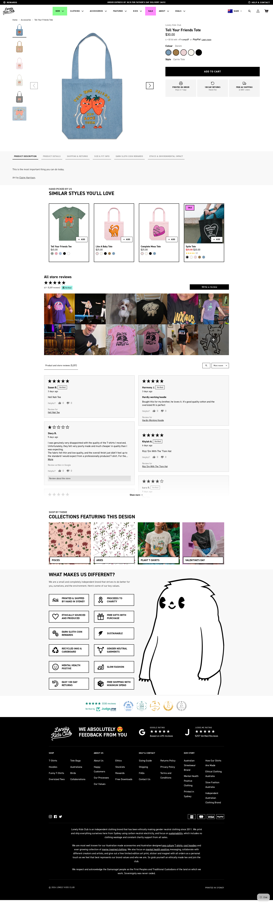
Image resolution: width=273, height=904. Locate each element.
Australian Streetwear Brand (190, 765)
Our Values (99, 784)
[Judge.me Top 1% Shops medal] (168, 706)
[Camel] (176, 52)
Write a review (209, 287)
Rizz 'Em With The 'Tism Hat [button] (155, 466)
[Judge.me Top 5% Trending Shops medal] (181, 706)
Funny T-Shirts (56, 773)
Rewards (119, 773)
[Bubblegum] (56, 253)
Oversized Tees (57, 779)
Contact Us (144, 779)
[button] (150, 85)
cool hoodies (190, 845)
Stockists (120, 767)
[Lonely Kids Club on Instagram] (50, 816)
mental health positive (158, 849)
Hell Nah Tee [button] (54, 412)
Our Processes (101, 777)
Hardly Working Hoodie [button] (153, 420)
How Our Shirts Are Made (213, 763)
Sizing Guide (145, 760)
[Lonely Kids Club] (8, 11)
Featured (118, 11)
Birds (73, 773)
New (58, 11)
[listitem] (59, 308)
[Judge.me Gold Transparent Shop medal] (155, 706)
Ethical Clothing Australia (213, 774)
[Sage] (52, 253)
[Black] (199, 52)
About (162, 11)
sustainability (176, 833)
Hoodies (53, 767)
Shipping (143, 767)
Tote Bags (75, 760)
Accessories (96, 11)
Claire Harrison (27, 177)
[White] (68, 253)
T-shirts (178, 845)
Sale (150, 11)
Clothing (75, 11)
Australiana (76, 767)
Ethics (118, 760)
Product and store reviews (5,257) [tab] (61, 365)
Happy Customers (99, 769)
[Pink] (183, 52)
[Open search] (206, 365)
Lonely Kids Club (173, 25)
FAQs (141, 773)
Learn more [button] (206, 39)
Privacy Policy (167, 767)
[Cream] (191, 52)
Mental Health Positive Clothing (191, 780)
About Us (98, 760)
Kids (135, 11)
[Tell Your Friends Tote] (19, 29)
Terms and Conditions (165, 775)
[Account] (258, 11)
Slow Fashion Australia (212, 785)
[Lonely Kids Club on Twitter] (60, 816)
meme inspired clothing (114, 849)
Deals (178, 11)
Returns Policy (167, 760)
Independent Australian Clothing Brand (213, 797)
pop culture (168, 845)
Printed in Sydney (189, 794)
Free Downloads (123, 779)
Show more (135, 494)
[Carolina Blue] (60, 253)
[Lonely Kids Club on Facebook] (55, 816)
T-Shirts (53, 760)
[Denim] (168, 52)
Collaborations (77, 779)
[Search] (249, 11)
